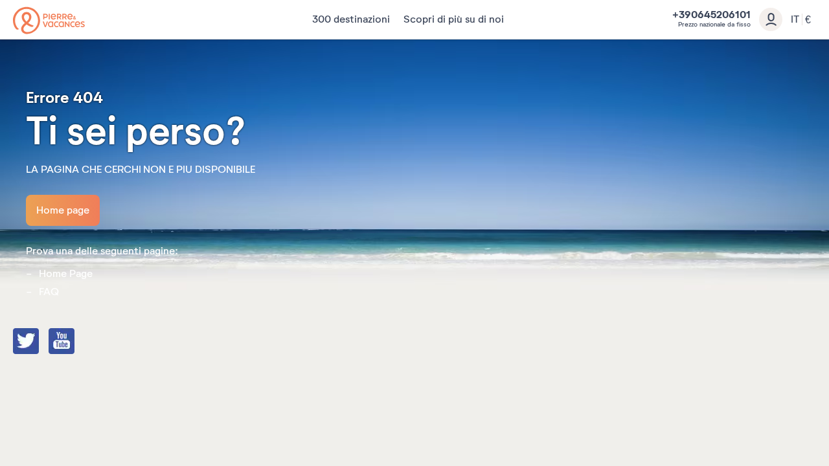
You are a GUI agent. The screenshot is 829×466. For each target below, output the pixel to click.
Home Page (66, 273)
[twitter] (39, 342)
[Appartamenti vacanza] (49, 20)
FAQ (49, 291)
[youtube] (74, 342)
